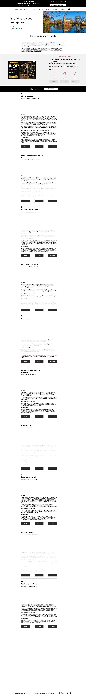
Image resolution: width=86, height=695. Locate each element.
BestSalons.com (39, 51)
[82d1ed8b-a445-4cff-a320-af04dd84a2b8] (62, 693)
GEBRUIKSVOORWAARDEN (44, 693)
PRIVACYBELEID (36, 693)
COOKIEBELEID (51, 693)
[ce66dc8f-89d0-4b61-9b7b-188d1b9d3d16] (70, 693)
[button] (69, 9)
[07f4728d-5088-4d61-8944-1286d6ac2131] (59, 693)
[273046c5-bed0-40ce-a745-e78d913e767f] (66, 693)
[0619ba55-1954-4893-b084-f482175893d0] (64, 693)
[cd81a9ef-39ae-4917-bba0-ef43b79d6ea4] (68, 693)
